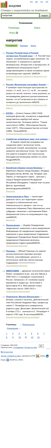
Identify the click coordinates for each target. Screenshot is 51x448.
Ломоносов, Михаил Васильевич (22, 296)
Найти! (45, 16)
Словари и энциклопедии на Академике (24, 10)
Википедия (10, 191)
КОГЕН (9, 113)
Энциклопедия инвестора (16, 246)
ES (42, 2)
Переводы (13, 28)
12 (32, 337)
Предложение (13, 225)
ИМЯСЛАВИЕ (12, 271)
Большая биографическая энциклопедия (22, 317)
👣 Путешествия (7, 352)
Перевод (24, 46)
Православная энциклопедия (18, 292)
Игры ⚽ (13, 33)
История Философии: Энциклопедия (21, 134)
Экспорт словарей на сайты (11, 356)
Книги (37, 28)
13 (38, 337)
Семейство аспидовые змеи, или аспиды (27, 139)
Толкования (25, 23)
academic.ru (11, 4)
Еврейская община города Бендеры (24, 168)
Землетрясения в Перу (17, 196)
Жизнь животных (13, 163)
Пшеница (10, 251)
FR (47, 2)
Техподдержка (18, 347)
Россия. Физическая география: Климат (26, 84)
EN (31, 2)
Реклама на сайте (30, 347)
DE (36, 2)
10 (20, 337)
